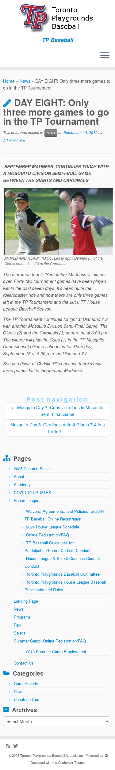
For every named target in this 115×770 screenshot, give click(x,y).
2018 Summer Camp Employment (56, 651)
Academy (22, 484)
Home (9, 81)
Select (19, 633)
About (19, 476)
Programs (22, 617)
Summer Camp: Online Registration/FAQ (50, 641)
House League (26, 500)
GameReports (26, 683)
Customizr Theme (71, 762)
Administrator (14, 140)
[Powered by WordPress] (106, 754)
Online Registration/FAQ (47, 535)
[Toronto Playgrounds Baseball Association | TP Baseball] (57, 18)
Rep (17, 625)
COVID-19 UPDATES (32, 492)
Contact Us (24, 663)
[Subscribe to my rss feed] (9, 745)
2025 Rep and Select (32, 468)
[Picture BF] (58, 221)
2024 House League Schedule (52, 527)
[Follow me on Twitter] (17, 745)
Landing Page (26, 601)
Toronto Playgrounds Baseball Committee (63, 574)
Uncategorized (26, 699)
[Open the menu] (104, 55)
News (25, 81)
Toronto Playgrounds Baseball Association (51, 755)
